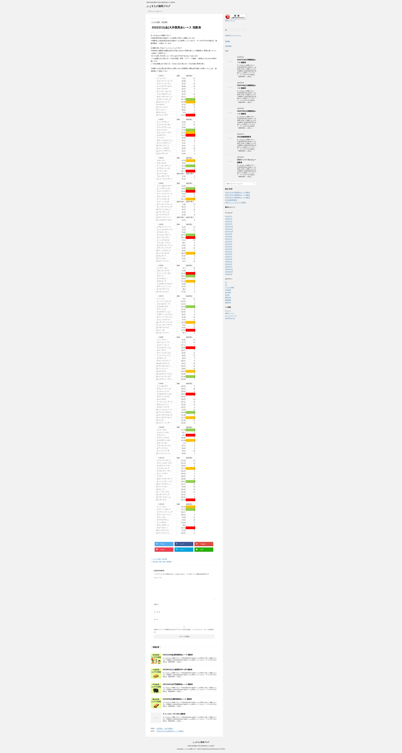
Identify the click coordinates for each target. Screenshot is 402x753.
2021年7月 (228, 239)
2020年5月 (228, 259)
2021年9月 (228, 234)
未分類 (227, 295)
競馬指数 (168, 561)
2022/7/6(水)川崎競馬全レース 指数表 (237, 195)
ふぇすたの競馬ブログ (158, 6)
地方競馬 (164, 559)
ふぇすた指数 (157, 559)
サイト (156, 619)
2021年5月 (228, 244)
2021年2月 (228, 251)
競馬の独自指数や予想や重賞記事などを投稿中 (201, 746)
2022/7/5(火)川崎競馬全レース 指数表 (237, 197)
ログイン (228, 311)
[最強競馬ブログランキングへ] (235, 33)
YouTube (228, 46)
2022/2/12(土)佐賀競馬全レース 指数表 (170, 731)
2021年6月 (228, 241)
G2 (226, 285)
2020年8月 (228, 254)
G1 (226, 282)
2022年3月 (228, 219)
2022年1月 (228, 224)
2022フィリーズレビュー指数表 (235, 202)
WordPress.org (230, 318)
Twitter (227, 41)
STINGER (222, 749)
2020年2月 (228, 264)
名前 (156, 604)
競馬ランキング (230, 20)
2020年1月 (228, 267)
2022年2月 (228, 221)
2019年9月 (228, 274)
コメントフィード (231, 316)
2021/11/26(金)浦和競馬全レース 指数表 (178, 655)
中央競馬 (228, 290)
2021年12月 (229, 226)
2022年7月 (228, 216)
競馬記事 (228, 302)
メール (157, 612)
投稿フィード (229, 313)
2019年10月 (229, 272)
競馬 (163, 561)
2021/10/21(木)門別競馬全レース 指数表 (178, 684)
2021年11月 (229, 229)
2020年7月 (228, 256)
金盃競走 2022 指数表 (165, 728)
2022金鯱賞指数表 (244, 137)
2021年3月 (228, 249)
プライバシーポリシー (155, 11)
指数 (160, 561)
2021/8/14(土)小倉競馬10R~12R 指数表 (177, 669)
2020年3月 (228, 261)
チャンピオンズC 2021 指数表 (174, 714)
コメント (158, 577)
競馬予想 (228, 297)
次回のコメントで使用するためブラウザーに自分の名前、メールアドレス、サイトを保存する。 (184, 631)
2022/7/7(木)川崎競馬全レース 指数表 (237, 192)
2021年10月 (229, 231)
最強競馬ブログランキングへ (233, 35)
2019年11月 (229, 269)
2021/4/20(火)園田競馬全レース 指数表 (177, 699)
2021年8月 (228, 236)
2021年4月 (228, 246)
